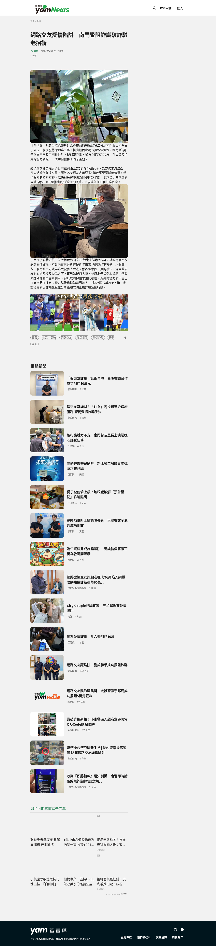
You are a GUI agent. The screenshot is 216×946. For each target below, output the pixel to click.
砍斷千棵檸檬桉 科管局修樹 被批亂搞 (45, 842)
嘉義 (34, 337)
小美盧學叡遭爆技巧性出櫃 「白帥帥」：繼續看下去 (44, 881)
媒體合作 (177, 937)
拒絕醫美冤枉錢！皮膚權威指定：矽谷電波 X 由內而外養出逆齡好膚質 (111, 881)
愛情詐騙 (98, 337)
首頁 (32, 21)
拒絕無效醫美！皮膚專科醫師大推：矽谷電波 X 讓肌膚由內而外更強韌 (111, 842)
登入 (180, 8)
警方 (34, 344)
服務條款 (126, 937)
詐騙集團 (82, 337)
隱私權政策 (144, 937)
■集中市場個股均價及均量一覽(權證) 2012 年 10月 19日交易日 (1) (79, 842)
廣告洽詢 (161, 937)
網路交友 (66, 337)
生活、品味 (49, 337)
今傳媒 (34, 50)
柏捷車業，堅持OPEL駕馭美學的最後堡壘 (79, 881)
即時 (39, 21)
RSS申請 (165, 8)
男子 (111, 337)
